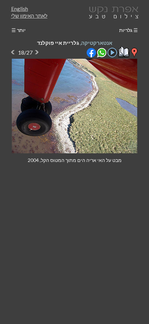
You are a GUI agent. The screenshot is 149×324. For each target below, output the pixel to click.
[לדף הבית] (112, 11)
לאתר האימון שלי (29, 16)
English (19, 9)
